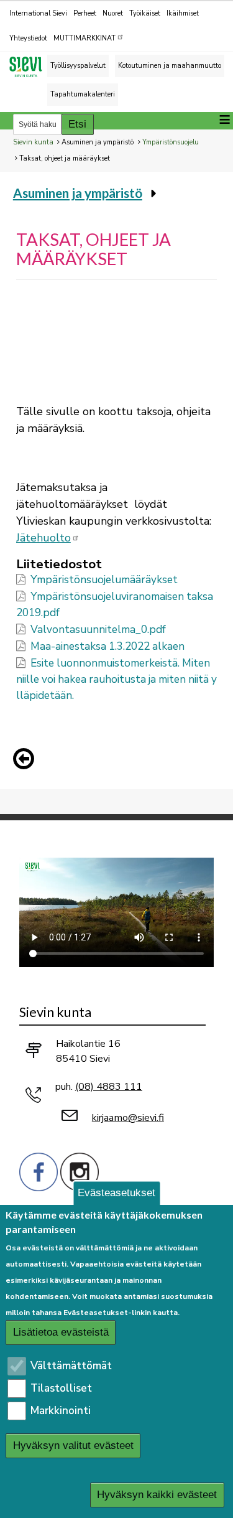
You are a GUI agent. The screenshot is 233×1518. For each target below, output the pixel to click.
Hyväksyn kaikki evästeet (157, 1495)
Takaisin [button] (26, 761)
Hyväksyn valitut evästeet (73, 1445)
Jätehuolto (43, 537)
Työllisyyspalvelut (78, 65)
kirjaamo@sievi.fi (128, 1118)
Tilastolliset (61, 1388)
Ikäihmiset (183, 13)
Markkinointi (60, 1410)
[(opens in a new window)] (38, 1171)
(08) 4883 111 (108, 1087)
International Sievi (38, 13)
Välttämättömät (71, 1366)
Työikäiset (144, 13)
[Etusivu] (31, 67)
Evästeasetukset (116, 1193)
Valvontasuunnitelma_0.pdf (98, 629)
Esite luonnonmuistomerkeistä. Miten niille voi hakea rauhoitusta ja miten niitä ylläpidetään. (116, 679)
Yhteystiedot (28, 38)
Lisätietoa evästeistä (61, 1332)
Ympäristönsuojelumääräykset (104, 580)
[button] (26, 758)
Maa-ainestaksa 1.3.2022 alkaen (107, 646)
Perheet (84, 13)
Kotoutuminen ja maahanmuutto (169, 65)
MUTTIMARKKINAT (84, 38)
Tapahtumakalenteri (82, 94)
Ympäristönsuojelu (170, 142)
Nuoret (113, 13)
